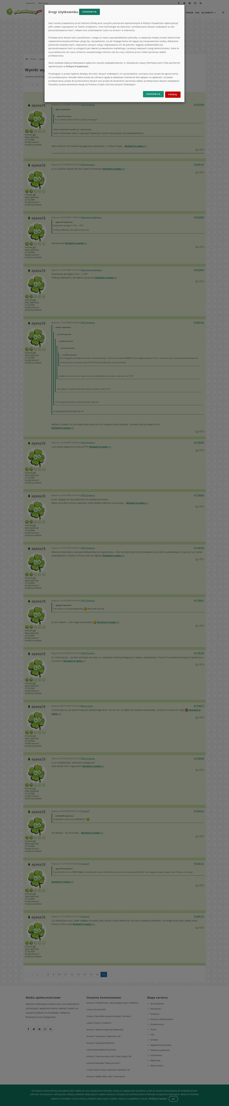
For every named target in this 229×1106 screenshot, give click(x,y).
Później (172, 94)
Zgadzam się (89, 11)
